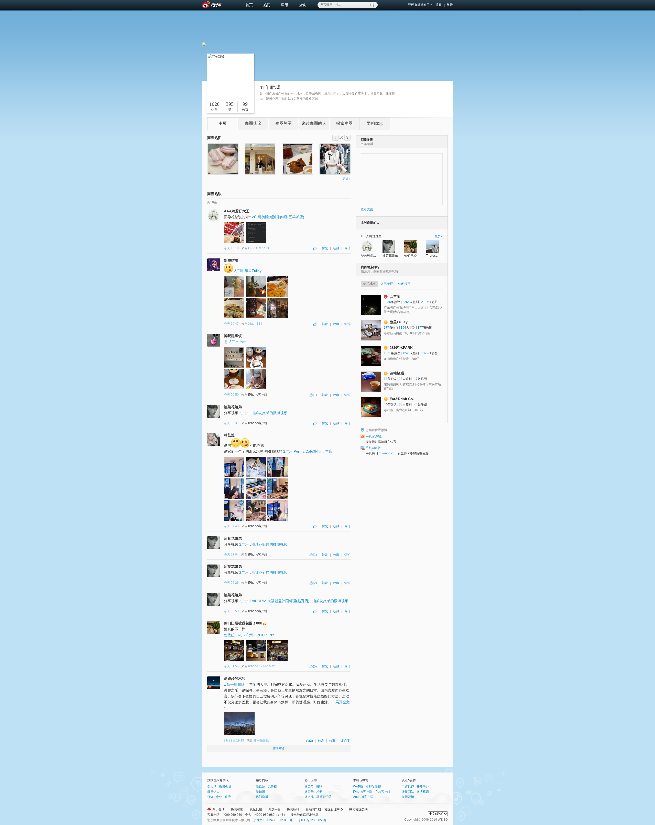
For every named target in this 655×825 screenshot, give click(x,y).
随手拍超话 (234, 684)
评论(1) (346, 741)
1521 (387, 353)
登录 (450, 5)
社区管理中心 (333, 809)
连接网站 (408, 791)
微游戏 (309, 797)
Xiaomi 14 (255, 324)
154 (403, 327)
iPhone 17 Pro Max (261, 666)
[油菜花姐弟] (213, 411)
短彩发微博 (373, 786)
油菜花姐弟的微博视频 (268, 413)
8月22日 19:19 (234, 740)
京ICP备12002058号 (312, 820)
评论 (347, 248)
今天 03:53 (231, 611)
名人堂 (211, 786)
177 (386, 327)
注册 (439, 5)
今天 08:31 (231, 423)
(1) (315, 395)
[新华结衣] (213, 264)
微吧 (319, 786)
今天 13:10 (231, 248)
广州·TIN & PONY (259, 635)
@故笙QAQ (233, 635)
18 (385, 379)
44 (385, 404)
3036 (387, 302)
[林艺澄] (213, 439)
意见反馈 (256, 809)
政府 (228, 797)
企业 (219, 797)
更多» (347, 179)
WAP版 (358, 786)
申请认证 (408, 786)
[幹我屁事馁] (213, 340)
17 (416, 379)
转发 (325, 248)
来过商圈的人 (314, 123)
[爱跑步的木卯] (213, 682)
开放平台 (423, 786)
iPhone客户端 (362, 791)
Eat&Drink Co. (402, 399)
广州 (243, 413)
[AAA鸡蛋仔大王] (213, 215)
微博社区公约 (358, 809)
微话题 (260, 786)
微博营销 (408, 797)
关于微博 (218, 809)
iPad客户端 (382, 791)
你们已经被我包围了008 (243, 623)
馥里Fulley (399, 322)
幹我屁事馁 (233, 336)
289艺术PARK (401, 348)
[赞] (315, 248)
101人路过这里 (371, 236)
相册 (319, 791)
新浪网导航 (313, 809)
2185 (424, 302)
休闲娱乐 (404, 284)
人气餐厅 (387, 284)
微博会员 (225, 786)
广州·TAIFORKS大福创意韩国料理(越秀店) (274, 601)
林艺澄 (229, 435)
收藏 (336, 248)
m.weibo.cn (387, 453)
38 (400, 404)
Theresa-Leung (436, 255)
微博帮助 (237, 809)
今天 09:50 (231, 394)
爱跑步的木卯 (234, 678)
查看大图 (367, 209)
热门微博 (262, 797)
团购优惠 (375, 123)
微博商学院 (324, 797)
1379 (424, 353)
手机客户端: (374, 436)
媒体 (210, 797)
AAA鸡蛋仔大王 (236, 211)
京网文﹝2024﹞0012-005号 (272, 820)
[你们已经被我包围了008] (213, 627)
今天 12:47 (231, 324)
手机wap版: (373, 448)
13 (400, 379)
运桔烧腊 (397, 373)
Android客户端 (363, 797)
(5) (315, 666)
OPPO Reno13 (258, 248)
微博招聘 (293, 809)
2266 (406, 302)
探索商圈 (344, 123)
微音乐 (309, 791)
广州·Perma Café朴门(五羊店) (308, 451)
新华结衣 (231, 260)
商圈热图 (283, 123)
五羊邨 (395, 296)
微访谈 (260, 791)
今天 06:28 (231, 582)
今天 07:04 (231, 554)
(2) (315, 583)
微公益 (309, 786)
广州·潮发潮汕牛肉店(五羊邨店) (278, 217)
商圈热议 (253, 123)
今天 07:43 (231, 526)
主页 (223, 123)
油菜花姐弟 (233, 407)
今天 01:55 (231, 666)
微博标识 (423, 791)
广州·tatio (238, 342)
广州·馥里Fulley (247, 271)
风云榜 (272, 786)
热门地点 (369, 284)
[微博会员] (264, 623)
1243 (406, 353)
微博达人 (213, 791)
